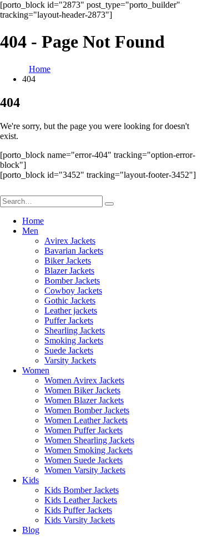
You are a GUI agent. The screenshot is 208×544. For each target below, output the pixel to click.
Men (30, 230)
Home (33, 220)
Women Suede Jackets (83, 460)
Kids (30, 480)
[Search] (109, 204)
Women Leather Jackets (86, 420)
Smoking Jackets (73, 340)
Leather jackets (70, 310)
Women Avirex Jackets (84, 380)
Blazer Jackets (69, 270)
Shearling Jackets (74, 330)
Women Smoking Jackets (88, 450)
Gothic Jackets (69, 300)
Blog (30, 530)
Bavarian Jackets (73, 250)
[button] (6, 190)
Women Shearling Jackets (89, 440)
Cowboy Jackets (73, 290)
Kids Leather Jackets (80, 500)
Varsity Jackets (70, 360)
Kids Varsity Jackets (79, 520)
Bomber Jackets (72, 280)
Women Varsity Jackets (84, 470)
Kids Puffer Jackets (78, 510)
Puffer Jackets (68, 320)
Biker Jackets (67, 260)
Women (35, 370)
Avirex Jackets (69, 240)
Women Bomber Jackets (86, 410)
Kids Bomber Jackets (81, 490)
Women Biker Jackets (82, 390)
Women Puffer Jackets (83, 430)
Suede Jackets (68, 350)
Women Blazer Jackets (84, 400)
